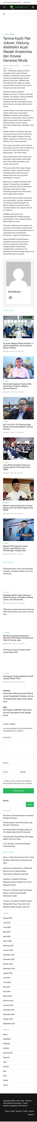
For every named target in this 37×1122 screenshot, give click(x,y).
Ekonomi (19, 1111)
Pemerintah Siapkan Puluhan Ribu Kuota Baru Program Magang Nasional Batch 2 (17, 386)
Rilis (4, 1071)
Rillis (5, 1076)
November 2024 (8, 1014)
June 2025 (7, 982)
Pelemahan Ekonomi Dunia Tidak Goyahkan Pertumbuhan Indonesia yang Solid (18, 860)
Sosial (25, 1111)
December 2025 (8, 955)
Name (6, 763)
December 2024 (8, 1010)
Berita (7, 340)
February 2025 (8, 1001)
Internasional (8, 1053)
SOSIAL (7, 34)
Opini (5, 1062)
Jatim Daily (20, 351)
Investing (6, 879)
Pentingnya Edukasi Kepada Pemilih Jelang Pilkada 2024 (18, 677)
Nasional (6, 1057)
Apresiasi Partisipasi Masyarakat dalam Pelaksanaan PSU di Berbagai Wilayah (17, 882)
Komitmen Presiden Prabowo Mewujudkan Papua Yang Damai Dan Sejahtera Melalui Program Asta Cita (17, 904)
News (5, 857)
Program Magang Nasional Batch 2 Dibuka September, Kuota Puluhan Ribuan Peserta (18, 345)
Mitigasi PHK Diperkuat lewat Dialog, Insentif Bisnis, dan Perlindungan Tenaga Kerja (15, 548)
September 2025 (9, 969)
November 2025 (8, 959)
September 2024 (9, 1024)
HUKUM (6, 1048)
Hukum (31, 1111)
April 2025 (6, 991)
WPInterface (23, 1106)
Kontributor (27, 65)
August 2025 (7, 973)
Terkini (12, 34)
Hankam (31, 1115)
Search (5, 801)
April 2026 (6, 936)
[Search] (33, 7)
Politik (12, 1111)
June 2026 (7, 927)
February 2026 (8, 946)
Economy (6, 890)
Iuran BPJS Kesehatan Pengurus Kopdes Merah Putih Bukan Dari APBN (16, 467)
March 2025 (7, 996)
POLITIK (7, 592)
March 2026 (7, 941)
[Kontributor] (18, 274)
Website (23, 772)
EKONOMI (6, 1039)
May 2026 (6, 932)
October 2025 (8, 964)
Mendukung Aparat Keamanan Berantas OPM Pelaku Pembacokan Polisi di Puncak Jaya (18, 638)
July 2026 (6, 923)
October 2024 (8, 1019)
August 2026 (7, 918)
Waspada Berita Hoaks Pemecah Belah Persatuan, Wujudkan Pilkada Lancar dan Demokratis (18, 597)
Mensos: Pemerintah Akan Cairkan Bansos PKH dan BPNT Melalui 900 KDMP (18, 507)
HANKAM (7, 632)
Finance (6, 901)
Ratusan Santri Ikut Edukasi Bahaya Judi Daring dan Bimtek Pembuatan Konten (17, 893)
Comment (7, 737)
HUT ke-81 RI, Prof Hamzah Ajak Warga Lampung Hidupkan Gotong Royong (18, 426)
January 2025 (8, 1005)
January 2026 (8, 950)
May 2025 (6, 987)
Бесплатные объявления (12, 868)
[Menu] (4, 7)
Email (5, 772)
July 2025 (6, 978)
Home (7, 1111)
